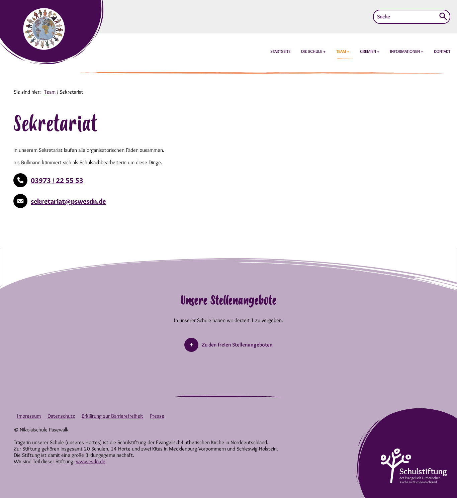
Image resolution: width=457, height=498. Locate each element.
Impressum (29, 416)
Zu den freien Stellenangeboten (237, 344)
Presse (157, 416)
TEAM (341, 51)
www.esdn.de (90, 461)
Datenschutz (61, 416)
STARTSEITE (280, 51)
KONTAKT (442, 51)
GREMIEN (368, 51)
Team (50, 92)
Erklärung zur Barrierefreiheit (112, 416)
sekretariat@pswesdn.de (68, 201)
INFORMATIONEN (405, 51)
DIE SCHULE (312, 51)
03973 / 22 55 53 (57, 180)
